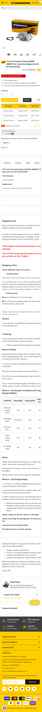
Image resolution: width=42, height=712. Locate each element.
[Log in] (36, 3)
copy (39, 70)
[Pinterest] (16, 689)
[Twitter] (34, 689)
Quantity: (4, 91)
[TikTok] (22, 689)
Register (6, 143)
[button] (27, 100)
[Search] (33, 3)
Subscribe (32, 682)
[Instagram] (10, 689)
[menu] (2, 2)
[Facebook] (4, 689)
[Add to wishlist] (39, 100)
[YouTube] (28, 689)
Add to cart (9, 100)
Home (3, 8)
